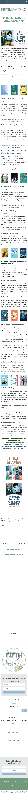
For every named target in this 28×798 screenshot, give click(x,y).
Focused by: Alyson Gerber (14, 442)
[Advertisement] (14, 583)
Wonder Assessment (6, 81)
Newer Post (5, 543)
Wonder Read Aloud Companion (9, 79)
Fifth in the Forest (14, 791)
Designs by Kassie (6, 792)
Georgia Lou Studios (21, 792)
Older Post (22, 543)
